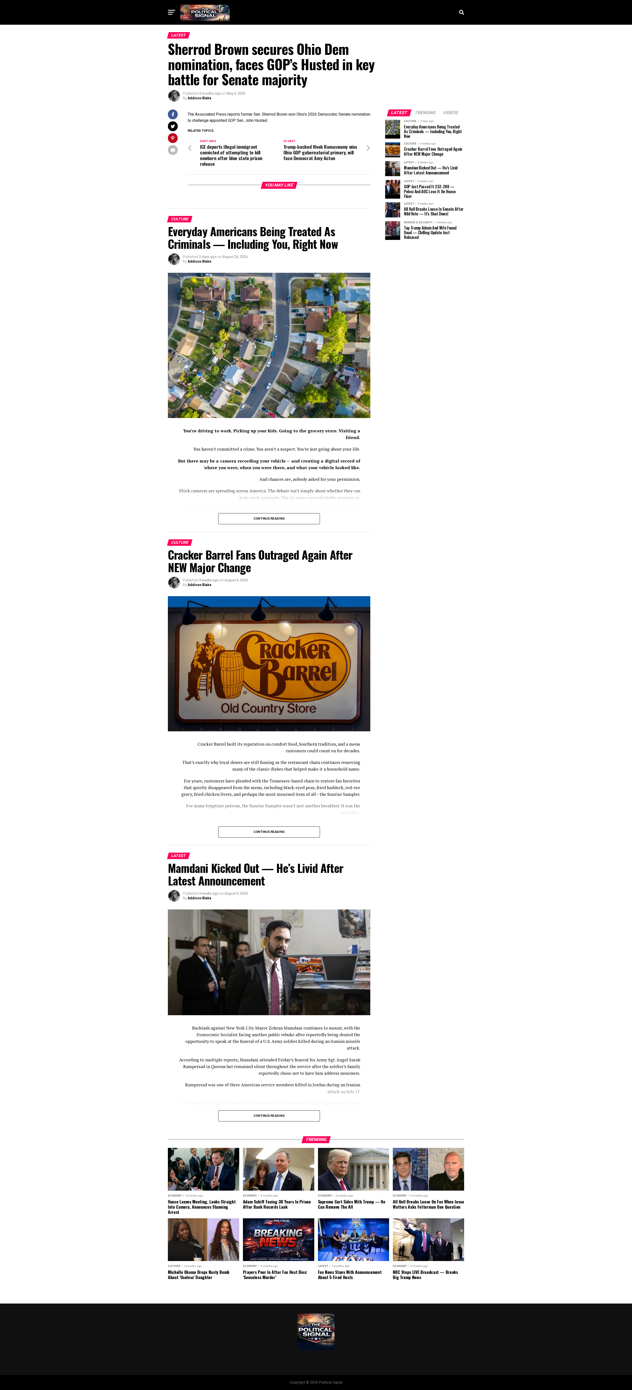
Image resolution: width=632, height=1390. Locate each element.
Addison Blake (199, 98)
